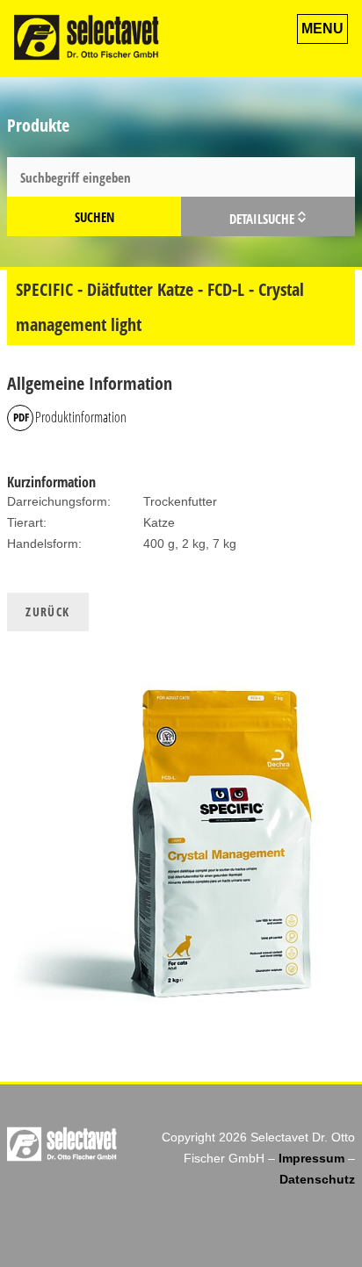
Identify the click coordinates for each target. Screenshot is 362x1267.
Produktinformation (81, 417)
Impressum (311, 1158)
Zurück (47, 611)
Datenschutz (317, 1179)
